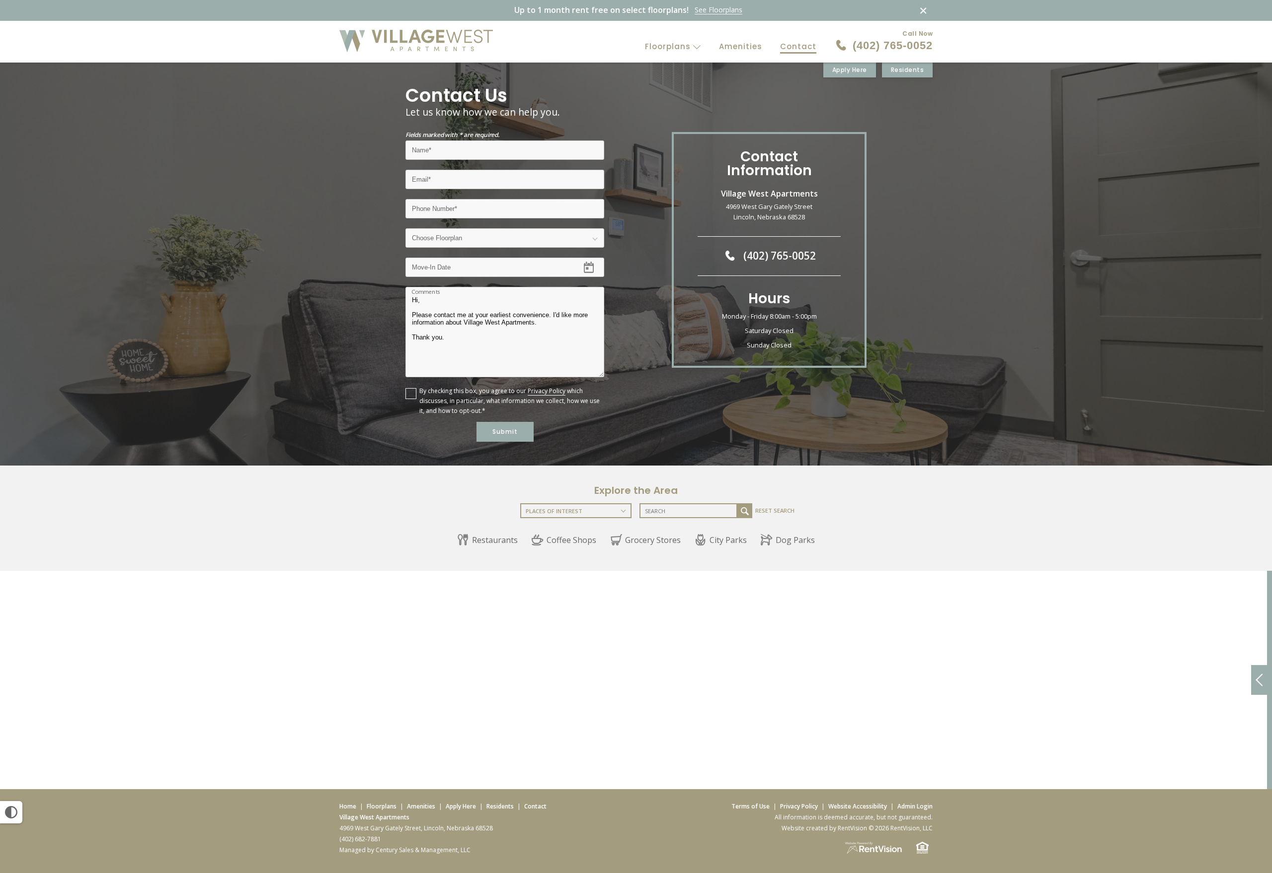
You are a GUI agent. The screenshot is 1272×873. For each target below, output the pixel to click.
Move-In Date (431, 264)
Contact (798, 46)
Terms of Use (750, 806)
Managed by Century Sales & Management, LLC (405, 850)
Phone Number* (436, 205)
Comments (426, 292)
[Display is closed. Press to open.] (1259, 680)
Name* (421, 146)
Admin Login (915, 806)
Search (744, 510)
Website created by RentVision (824, 828)
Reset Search (775, 510)
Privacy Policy (546, 391)
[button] (487, 540)
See (718, 10)
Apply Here (849, 70)
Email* (420, 176)
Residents (907, 70)
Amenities (740, 46)
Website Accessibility (857, 806)
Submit (505, 431)
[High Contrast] (11, 812)
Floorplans (669, 46)
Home (347, 806)
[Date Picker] (595, 267)
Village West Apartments (374, 817)
